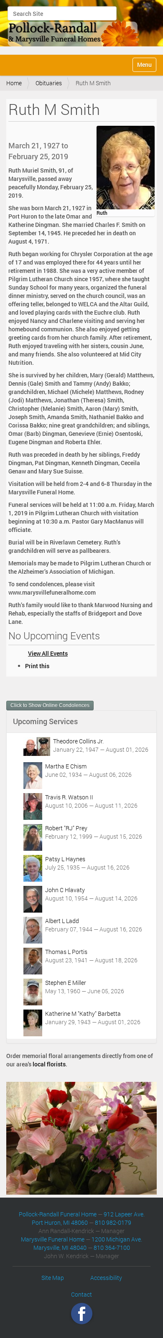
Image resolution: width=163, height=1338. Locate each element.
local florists (49, 1064)
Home (14, 83)
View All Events (48, 653)
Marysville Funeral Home (52, 1239)
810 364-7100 (112, 1248)
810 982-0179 (113, 1222)
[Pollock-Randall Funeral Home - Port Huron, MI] (74, 26)
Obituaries (49, 83)
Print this (37, 666)
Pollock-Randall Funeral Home (58, 1214)
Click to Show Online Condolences (49, 705)
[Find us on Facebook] (81, 1313)
